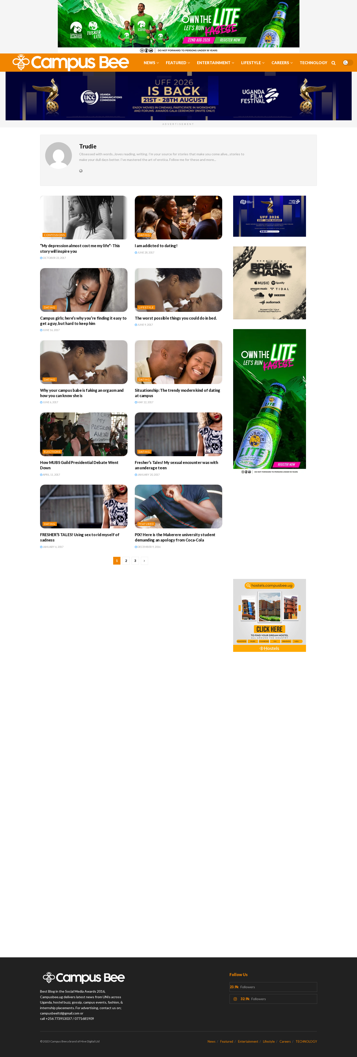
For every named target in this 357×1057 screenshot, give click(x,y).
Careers (280, 62)
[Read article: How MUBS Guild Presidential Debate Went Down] (84, 434)
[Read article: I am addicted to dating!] (178, 217)
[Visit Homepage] (68, 62)
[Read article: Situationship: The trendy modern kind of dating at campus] (178, 362)
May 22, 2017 (145, 402)
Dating (144, 234)
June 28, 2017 (145, 252)
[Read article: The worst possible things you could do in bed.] (178, 290)
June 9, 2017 (145, 324)
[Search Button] (334, 63)
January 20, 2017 (148, 474)
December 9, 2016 (149, 546)
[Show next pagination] (144, 561)
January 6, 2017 (52, 546)
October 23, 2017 (54, 257)
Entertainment (213, 62)
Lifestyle (251, 62)
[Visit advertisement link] (178, 26)
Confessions (54, 234)
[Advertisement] (275, 530)
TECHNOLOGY (313, 62)
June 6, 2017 (50, 402)
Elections (52, 451)
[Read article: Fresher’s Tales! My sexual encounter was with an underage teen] (178, 434)
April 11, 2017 (51, 474)
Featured (176, 62)
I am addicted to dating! (156, 245)
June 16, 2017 (51, 330)
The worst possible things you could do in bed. (176, 318)
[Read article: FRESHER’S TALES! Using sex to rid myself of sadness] (84, 506)
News (149, 62)
